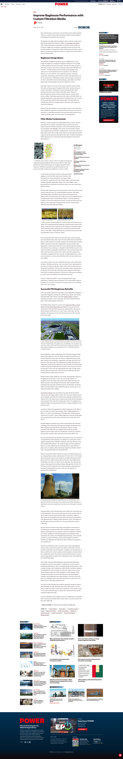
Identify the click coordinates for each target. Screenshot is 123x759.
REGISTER (101, 54)
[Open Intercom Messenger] (120, 755)
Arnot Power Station (73, 609)
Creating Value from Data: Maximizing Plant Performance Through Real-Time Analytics (108, 47)
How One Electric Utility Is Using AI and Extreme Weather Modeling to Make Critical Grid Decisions (108, 71)
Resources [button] (18, 4)
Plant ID (102, 4)
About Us (64, 739)
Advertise (109, 4)
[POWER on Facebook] (25, 742)
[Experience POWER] (103, 1)
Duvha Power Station (69, 613)
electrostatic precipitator (73, 43)
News (5, 6)
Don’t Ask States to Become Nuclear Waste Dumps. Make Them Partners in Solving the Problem (40, 636)
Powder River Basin (63, 611)
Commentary (36, 633)
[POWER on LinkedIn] (30, 742)
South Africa (62, 609)
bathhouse (73, 611)
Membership (58, 739)
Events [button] (12, 4)
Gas (69, 697)
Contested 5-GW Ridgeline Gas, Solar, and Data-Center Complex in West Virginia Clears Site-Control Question (40, 684)
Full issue (76, 149)
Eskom (42, 611)
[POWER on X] (28, 742)
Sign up (99, 743)
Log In (119, 4)
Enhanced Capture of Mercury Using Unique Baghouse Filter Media (88, 639)
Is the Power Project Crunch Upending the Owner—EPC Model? (56, 700)
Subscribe (88, 744)
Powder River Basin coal (56, 307)
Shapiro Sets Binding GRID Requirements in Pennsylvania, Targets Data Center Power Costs (40, 645)
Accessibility (61, 743)
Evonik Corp (72, 605)
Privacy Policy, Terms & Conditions (57, 740)
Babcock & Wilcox (51, 611)
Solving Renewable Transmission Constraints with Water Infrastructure (81, 170)
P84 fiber (55, 129)
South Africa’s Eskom (46, 393)
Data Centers (37, 623)
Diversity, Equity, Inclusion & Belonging (58, 741)
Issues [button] (23, 4)
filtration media (45, 613)
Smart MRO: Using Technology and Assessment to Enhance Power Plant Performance (107, 61)
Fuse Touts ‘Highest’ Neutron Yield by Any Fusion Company (38, 701)
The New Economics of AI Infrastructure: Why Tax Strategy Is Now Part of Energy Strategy (39, 674)
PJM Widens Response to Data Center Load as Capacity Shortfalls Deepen (40, 664)
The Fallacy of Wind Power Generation (80, 162)
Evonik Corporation (56, 613)
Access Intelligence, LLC (58, 752)
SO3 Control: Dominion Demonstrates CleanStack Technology (89, 660)
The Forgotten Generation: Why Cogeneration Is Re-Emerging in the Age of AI (40, 654)
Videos (101, 79)
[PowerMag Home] (61, 4)
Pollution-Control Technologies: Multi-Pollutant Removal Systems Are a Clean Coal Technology (61, 681)
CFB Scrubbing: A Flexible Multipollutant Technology (90, 680)
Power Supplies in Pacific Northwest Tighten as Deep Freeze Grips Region (80, 153)
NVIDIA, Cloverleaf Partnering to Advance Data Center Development (40, 626)
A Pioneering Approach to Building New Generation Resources (95, 699)
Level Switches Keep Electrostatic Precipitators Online (59, 660)
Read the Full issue (54, 703)
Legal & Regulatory (38, 642)
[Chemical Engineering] (93, 1)
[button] (2, 4)
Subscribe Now (108, 120)
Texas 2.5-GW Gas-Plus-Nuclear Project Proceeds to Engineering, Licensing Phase (39, 692)
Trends (35, 661)
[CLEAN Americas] (119, 1)
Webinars (102, 32)
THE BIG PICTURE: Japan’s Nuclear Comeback (81, 157)
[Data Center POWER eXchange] (113, 1)
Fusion (35, 699)
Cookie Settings (53, 743)
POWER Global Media (105, 92)
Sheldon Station (68, 297)
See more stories (78, 174)
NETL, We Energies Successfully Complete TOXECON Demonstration (62, 639)
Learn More (82, 729)
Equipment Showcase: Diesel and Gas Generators (81, 165)
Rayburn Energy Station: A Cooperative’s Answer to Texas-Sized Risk (75, 700)
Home (2, 6)
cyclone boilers (53, 609)
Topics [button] (8, 4)
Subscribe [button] (114, 4)
